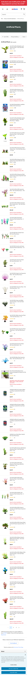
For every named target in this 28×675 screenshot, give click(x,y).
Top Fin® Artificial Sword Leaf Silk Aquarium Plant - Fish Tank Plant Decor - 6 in (17, 134)
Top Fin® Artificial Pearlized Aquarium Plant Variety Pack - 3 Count (17, 219)
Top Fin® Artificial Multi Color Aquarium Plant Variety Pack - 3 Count (17, 494)
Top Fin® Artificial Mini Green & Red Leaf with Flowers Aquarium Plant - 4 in (18, 524)
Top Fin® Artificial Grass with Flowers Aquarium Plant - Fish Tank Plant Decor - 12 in (18, 449)
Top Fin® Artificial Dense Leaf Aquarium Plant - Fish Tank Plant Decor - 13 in (17, 91)
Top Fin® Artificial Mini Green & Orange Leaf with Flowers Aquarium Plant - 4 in (18, 509)
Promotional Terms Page (18, 647)
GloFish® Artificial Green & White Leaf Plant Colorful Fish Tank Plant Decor (17, 406)
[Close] (25, 654)
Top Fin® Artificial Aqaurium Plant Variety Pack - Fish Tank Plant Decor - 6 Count (17, 149)
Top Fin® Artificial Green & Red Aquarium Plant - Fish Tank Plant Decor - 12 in (17, 583)
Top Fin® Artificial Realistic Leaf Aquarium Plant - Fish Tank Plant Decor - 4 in (17, 47)
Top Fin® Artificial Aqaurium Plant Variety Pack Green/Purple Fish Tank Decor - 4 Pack (18, 176)
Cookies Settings (13, 664)
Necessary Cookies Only (13, 668)
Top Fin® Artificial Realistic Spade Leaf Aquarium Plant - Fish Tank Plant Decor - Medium (17, 119)
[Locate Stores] (21, 9)
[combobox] (13, 14)
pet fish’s (5, 633)
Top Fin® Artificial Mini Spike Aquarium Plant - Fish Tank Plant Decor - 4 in (17, 479)
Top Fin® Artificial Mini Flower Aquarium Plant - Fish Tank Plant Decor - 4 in (17, 598)
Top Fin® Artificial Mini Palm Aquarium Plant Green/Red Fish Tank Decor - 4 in (17, 464)
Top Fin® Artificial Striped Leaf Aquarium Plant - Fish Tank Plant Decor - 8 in (17, 76)
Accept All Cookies (13, 672)
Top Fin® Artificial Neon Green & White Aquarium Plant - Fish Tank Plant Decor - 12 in (17, 539)
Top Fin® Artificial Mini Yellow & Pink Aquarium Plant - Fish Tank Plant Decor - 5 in (17, 554)
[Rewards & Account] (7, 9)
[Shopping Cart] (24, 9)
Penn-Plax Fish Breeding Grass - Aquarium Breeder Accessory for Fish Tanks (18, 372)
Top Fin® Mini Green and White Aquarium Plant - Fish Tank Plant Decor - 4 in (17, 302)
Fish (2, 18)
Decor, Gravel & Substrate (10, 18)
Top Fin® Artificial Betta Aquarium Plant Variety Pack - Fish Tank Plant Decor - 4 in (17, 204)
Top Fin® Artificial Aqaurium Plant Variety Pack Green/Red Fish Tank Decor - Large (17, 161)
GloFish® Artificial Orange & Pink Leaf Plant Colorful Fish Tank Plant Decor (17, 421)
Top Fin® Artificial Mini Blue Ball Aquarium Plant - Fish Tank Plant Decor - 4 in (17, 568)
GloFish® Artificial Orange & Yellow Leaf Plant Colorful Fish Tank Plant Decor (17, 391)
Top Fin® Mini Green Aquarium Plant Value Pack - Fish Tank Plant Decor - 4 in (18, 330)
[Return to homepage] (15, 9)
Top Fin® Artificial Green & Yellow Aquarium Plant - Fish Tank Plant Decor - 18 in (17, 613)
